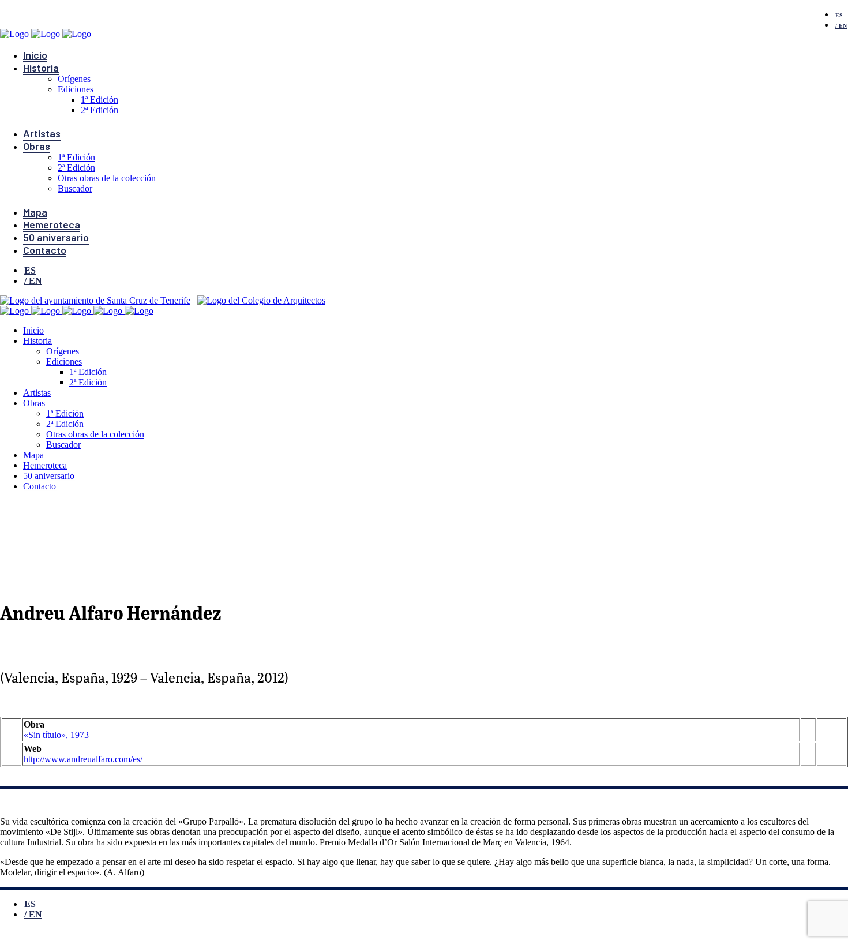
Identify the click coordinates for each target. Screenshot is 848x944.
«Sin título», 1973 (56, 735)
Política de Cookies (345, 937)
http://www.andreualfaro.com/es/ (83, 759)
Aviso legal (87, 937)
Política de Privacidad (216, 937)
